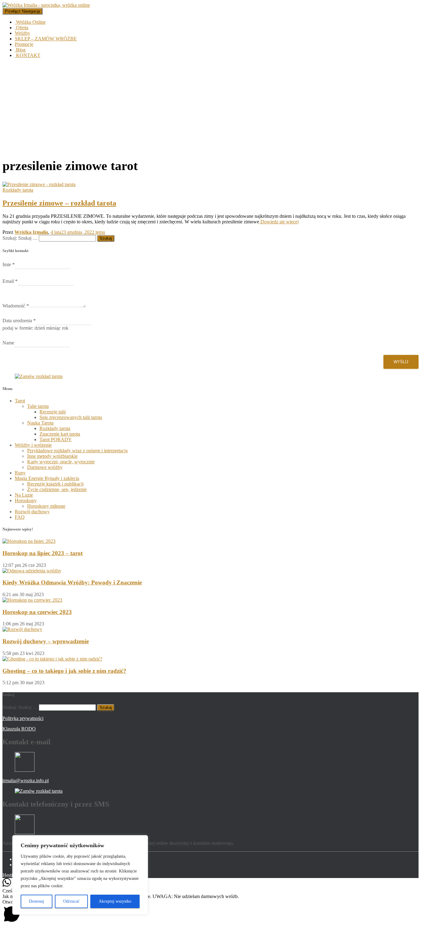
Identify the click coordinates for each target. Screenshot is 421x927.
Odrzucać (71, 901)
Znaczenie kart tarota (59, 434)
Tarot (20, 400)
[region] (80, 875)
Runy (20, 472)
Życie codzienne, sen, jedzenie (57, 489)
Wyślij (401, 362)
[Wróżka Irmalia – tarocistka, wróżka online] (46, 5)
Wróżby (22, 33)
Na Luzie (24, 495)
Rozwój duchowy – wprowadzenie (45, 641)
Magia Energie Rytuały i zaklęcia (47, 478)
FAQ (20, 517)
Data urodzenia (19, 320)
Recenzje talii (52, 411)
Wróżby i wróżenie (33, 445)
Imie (8, 264)
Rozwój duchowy (32, 511)
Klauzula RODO (19, 728)
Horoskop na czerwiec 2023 (37, 612)
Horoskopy (26, 500)
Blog (20, 49)
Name (8, 342)
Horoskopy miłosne (46, 506)
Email (10, 281)
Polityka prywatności (22, 718)
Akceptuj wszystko (115, 901)
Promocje (24, 44)
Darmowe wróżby (45, 467)
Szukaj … (28, 238)
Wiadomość (15, 305)
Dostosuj (36, 901)
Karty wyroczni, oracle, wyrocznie (61, 461)
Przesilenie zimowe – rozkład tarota (59, 203)
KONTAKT (27, 55)
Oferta (21, 27)
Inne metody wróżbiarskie (52, 456)
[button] (210, 912)
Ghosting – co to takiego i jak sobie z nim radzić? (64, 671)
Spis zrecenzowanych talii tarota (70, 417)
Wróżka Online (30, 22)
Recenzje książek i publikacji (55, 483)
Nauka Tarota (40, 422)
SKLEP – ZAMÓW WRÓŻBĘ (46, 38)
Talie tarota (38, 406)
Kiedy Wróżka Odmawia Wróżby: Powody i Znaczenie (72, 582)
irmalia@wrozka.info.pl (25, 780)
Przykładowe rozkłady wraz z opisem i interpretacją (77, 450)
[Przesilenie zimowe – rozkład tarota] (39, 184)
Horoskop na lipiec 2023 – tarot (42, 553)
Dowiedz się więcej (279, 221)
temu (78, 232)
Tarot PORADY (55, 439)
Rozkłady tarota (17, 190)
